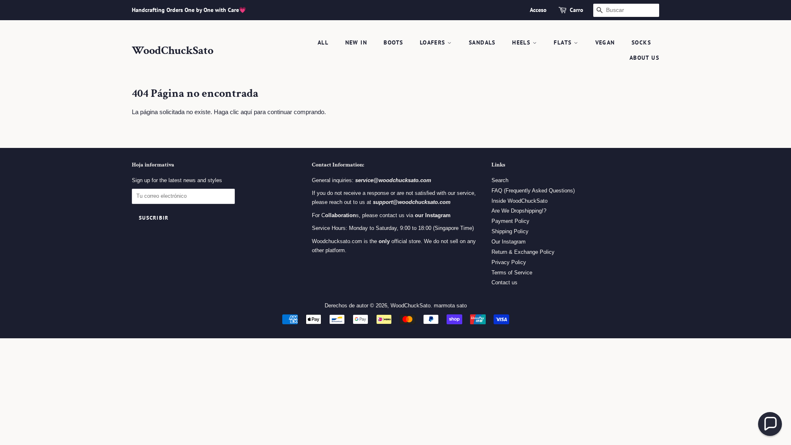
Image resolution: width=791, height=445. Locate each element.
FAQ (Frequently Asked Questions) (533, 190)
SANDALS (482, 42)
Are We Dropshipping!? (518, 211)
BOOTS (393, 42)
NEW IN (356, 42)
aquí (246, 111)
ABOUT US (644, 57)
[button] (770, 424)
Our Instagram (508, 242)
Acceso (538, 10)
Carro (576, 10)
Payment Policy (510, 221)
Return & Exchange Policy (523, 252)
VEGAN (605, 42)
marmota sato (450, 305)
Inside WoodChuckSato (519, 201)
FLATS (563, 42)
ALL (323, 42)
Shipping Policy (510, 231)
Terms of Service (511, 272)
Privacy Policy (508, 262)
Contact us (504, 282)
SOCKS (641, 42)
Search (499, 180)
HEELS (522, 42)
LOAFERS (433, 42)
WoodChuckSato (172, 51)
